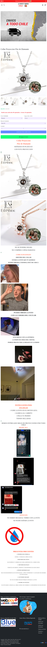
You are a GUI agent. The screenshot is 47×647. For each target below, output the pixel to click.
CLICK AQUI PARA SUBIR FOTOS (24, 132)
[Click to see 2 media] (14, 101)
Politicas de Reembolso (40, 626)
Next (45, 74)
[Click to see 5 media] (42, 101)
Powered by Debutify (7, 644)
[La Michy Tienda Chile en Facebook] (1, 1)
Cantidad (2, 126)
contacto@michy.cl (24, 628)
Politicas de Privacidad (40, 622)
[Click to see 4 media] (33, 101)
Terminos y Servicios (40, 632)
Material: (5, 121)
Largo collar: (28, 116)
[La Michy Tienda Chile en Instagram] (2, 1)
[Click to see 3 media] (23, 101)
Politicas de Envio (42, 629)
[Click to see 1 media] (5, 101)
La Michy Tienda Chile (10, 639)
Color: (4, 116)
